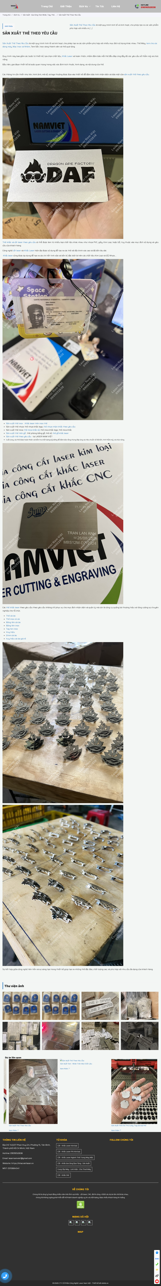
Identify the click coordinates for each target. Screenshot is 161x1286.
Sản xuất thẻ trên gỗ (16, 433)
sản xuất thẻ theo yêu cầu (136, 74)
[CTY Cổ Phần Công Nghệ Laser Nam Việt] (14, 6)
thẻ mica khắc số (32, 430)
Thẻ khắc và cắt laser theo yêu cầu (19, 242)
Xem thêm (9, 1130)
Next (158, 1095)
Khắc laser (8, 255)
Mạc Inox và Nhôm (21, 46)
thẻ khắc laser (13, 607)
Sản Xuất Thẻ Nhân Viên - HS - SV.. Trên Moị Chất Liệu (77, 1125)
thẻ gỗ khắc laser (61, 433)
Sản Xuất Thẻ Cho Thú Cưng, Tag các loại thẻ (22, 1125)
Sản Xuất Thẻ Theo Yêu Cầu (82, 25)
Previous (3, 1095)
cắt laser (17, 250)
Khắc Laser (67, 56)
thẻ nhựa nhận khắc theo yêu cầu (59, 426)
